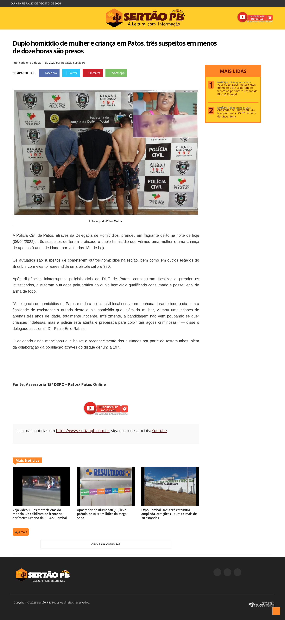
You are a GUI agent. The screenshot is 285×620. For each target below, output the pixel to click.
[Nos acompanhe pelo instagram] (227, 572)
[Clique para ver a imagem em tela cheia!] (106, 214)
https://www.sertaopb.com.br (82, 430)
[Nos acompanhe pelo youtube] (237, 572)
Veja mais (21, 532)
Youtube (159, 430)
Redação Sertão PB (73, 62)
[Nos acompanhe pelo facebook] (217, 572)
